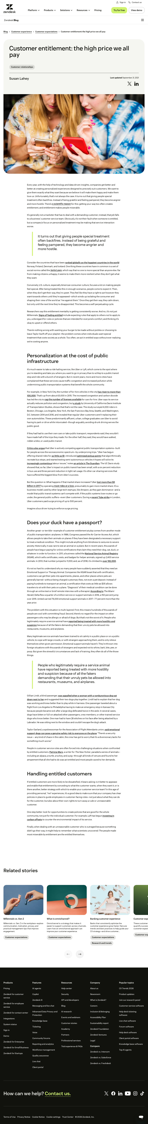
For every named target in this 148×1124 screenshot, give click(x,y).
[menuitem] (34, 10)
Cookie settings (53, 1117)
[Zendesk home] (10, 8)
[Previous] (68, 954)
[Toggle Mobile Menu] (142, 20)
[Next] (80, 954)
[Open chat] (141, 1117)
